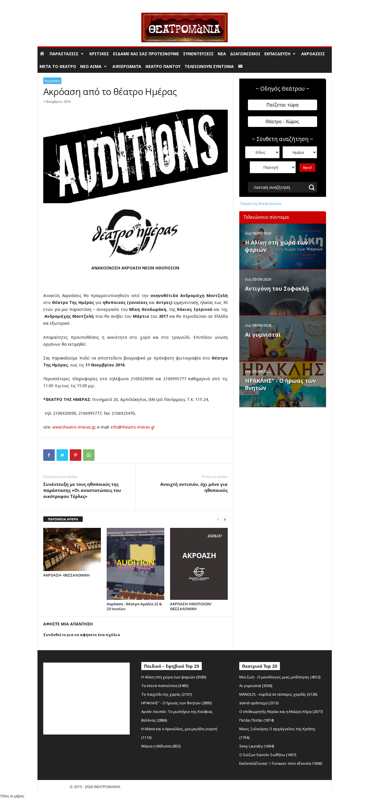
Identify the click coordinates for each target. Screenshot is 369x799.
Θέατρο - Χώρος (282, 121)
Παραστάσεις (64, 53)
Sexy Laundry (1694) (256, 746)
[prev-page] (218, 519)
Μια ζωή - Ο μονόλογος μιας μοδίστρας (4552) (280, 677)
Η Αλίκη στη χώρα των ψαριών (276, 246)
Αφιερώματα (126, 66)
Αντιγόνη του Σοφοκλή (277, 288)
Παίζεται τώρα (282, 105)
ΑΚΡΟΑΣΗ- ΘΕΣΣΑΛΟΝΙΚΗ (66, 575)
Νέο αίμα (90, 66)
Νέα (222, 53)
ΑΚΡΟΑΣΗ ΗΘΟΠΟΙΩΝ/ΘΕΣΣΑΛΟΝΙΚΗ (191, 606)
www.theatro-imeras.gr (73, 427)
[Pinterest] (75, 455)
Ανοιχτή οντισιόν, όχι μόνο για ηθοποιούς (193, 487)
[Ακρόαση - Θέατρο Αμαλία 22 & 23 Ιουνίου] (135, 564)
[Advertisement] (282, 447)
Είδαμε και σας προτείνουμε (146, 53)
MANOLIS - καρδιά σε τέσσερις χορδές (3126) (278, 694)
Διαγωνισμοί (245, 53)
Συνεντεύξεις (198, 53)
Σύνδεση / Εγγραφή (53, 4)
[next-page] (225, 519)
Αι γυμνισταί (263, 334)
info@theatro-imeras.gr (133, 427)
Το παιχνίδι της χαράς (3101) (166, 694)
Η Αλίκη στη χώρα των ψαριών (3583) (173, 677)
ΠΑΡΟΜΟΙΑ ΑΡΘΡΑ (63, 519)
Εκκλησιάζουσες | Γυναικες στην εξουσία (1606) (280, 763)
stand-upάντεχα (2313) (259, 702)
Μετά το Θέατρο (57, 66)
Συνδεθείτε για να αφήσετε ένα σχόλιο (81, 634)
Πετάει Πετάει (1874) (256, 720)
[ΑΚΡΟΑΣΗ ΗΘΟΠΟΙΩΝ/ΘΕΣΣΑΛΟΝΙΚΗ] (199, 564)
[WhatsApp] (89, 455)
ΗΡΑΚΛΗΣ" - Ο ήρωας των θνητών (280, 384)
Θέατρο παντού (162, 66)
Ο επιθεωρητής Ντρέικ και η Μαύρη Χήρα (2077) (281, 711)
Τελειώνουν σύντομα (209, 66)
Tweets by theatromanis (260, 203)
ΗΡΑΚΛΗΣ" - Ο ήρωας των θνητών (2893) (176, 702)
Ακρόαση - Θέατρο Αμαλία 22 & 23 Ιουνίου (134, 606)
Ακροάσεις (313, 53)
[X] (62, 455)
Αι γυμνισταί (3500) (255, 685)
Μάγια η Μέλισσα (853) (161, 746)
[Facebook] (49, 455)
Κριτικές (99, 53)
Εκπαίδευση (277, 53)
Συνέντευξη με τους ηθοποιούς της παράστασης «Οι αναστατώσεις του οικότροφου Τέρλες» (82, 490)
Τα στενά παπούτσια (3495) (165, 685)
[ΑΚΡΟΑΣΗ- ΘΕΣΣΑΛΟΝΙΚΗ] (72, 549)
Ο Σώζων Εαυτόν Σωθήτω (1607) (267, 754)
